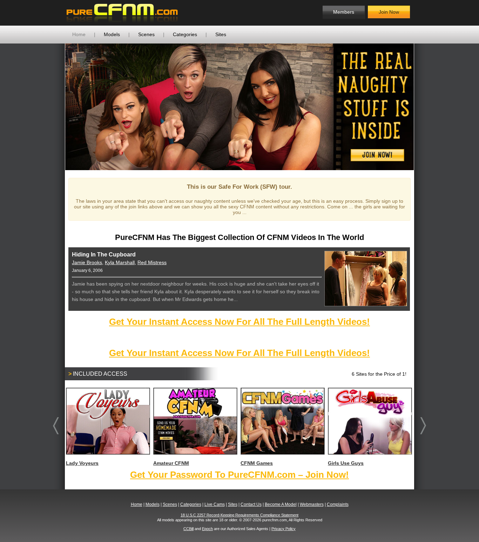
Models (112, 34)
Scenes (146, 34)
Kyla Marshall (120, 262)
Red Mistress (152, 262)
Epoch (207, 529)
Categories (185, 34)
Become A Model (281, 504)
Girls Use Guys (346, 463)
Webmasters (312, 504)
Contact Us (251, 504)
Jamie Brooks (87, 262)
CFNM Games (257, 463)
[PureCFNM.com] (122, 13)
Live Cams (214, 504)
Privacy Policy (283, 529)
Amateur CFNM (171, 463)
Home (79, 34)
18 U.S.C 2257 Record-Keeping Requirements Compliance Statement (239, 515)
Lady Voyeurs (82, 463)
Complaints (338, 504)
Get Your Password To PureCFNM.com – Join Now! (239, 474)
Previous (55, 107)
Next (424, 107)
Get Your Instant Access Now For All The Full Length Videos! (239, 321)
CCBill (188, 529)
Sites (220, 34)
